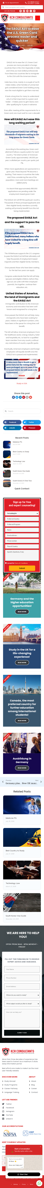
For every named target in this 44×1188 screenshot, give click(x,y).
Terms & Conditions (21, 563)
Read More (22, 612)
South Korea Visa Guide (21, 471)
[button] (37, 18)
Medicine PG (17, 442)
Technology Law (19, 461)
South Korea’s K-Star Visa (22, 481)
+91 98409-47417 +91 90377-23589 (33, 2)
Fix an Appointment (12, 3)
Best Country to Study (21, 452)
